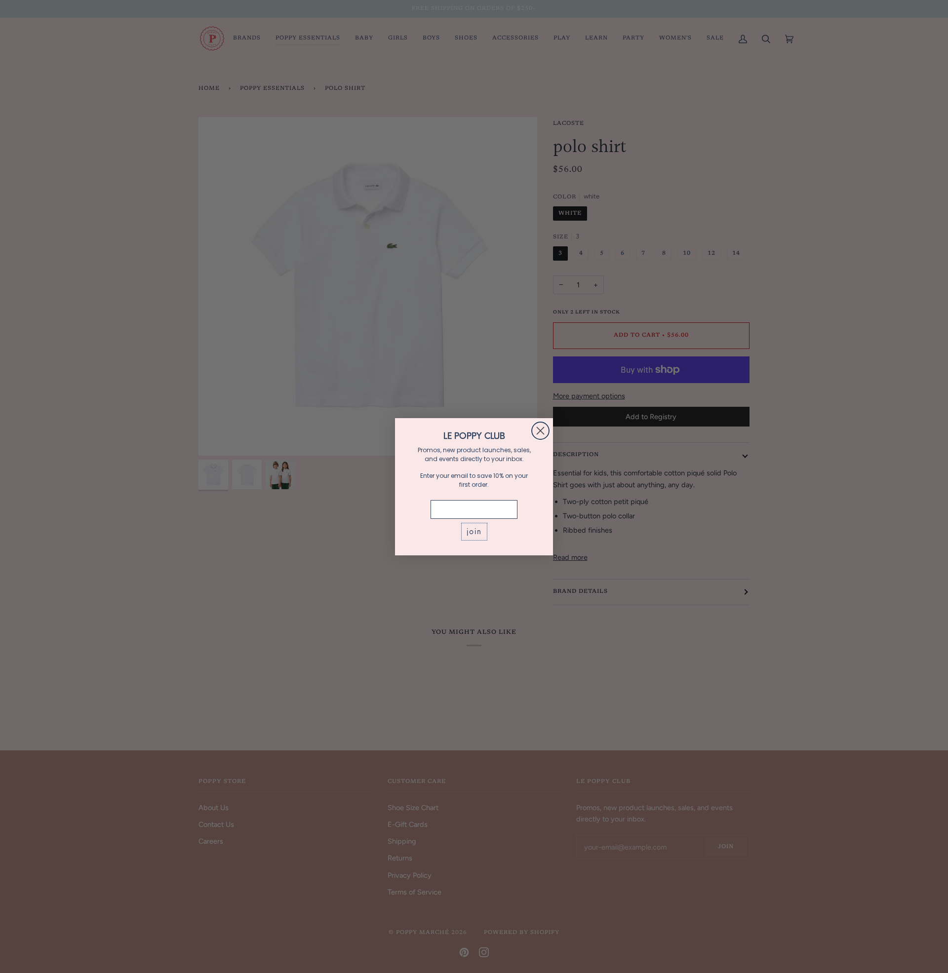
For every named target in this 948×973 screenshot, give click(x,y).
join (474, 531)
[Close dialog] (540, 430)
